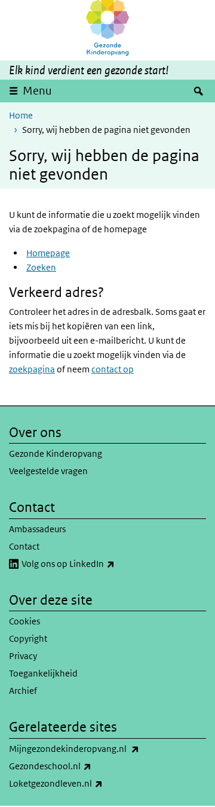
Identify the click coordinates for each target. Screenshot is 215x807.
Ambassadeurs (37, 529)
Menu (37, 91)
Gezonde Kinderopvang (55, 453)
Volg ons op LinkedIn (94, 563)
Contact (24, 546)
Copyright (28, 638)
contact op (112, 369)
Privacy (23, 656)
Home (21, 115)
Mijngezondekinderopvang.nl (100, 748)
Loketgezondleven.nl (82, 783)
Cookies (24, 621)
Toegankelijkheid (43, 673)
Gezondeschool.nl (76, 766)
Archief (23, 690)
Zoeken (41, 267)
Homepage (48, 253)
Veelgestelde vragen (48, 471)
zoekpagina (32, 369)
